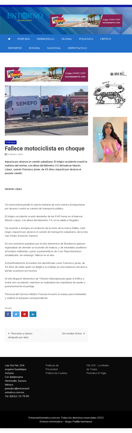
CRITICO (105, 38)
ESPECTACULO (77, 48)
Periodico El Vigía (96, 373)
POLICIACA (86, 38)
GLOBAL (66, 38)
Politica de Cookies (56, 373)
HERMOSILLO (45, 38)
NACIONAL (54, 48)
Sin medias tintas (72, 333)
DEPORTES (15, 48)
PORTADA (24, 38)
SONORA (34, 48)
